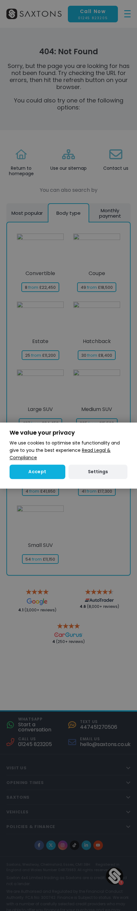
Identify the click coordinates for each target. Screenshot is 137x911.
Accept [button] (37, 471)
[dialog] (68, 455)
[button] (97, 472)
